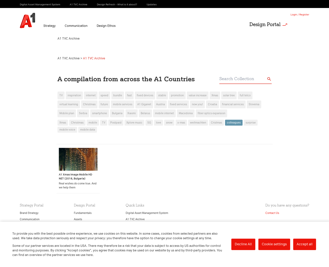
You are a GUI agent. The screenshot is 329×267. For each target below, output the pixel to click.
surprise (251, 122)
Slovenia (254, 104)
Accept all (305, 244)
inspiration (74, 95)
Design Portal (265, 24)
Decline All (243, 244)
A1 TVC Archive (68, 58)
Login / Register (300, 14)
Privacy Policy (124, 65)
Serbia (83, 113)
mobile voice (67, 129)
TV (61, 95)
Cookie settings (274, 244)
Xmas (62, 122)
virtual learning (68, 104)
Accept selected (195, 214)
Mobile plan (66, 113)
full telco (245, 95)
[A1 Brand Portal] (27, 20)
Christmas (77, 122)
